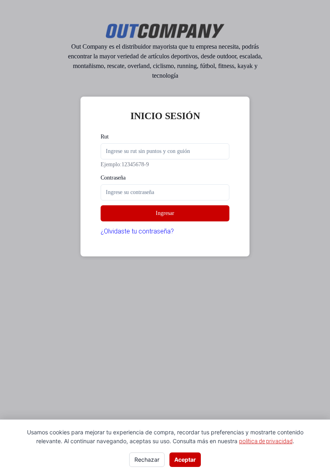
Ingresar (165, 213)
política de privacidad (266, 441)
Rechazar (146, 459)
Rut (105, 137)
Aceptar (185, 459)
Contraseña (113, 178)
